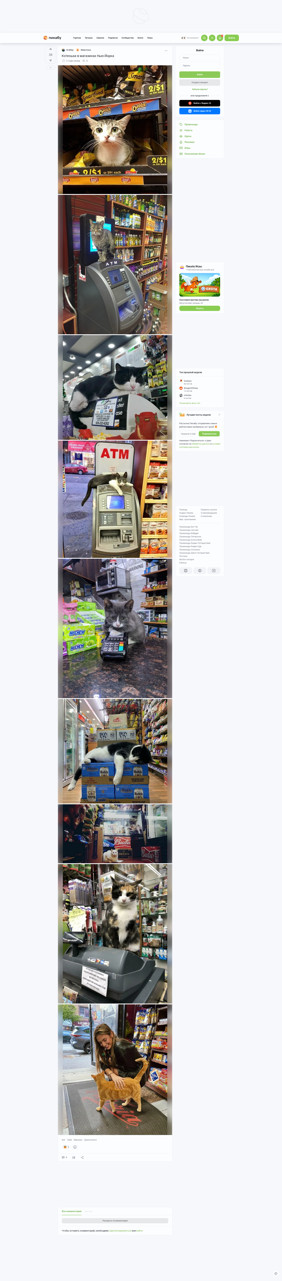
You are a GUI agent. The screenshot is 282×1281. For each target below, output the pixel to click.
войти (139, 1230)
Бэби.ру (183, 563)
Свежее (100, 38)
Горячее (77, 38)
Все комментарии (71, 1211)
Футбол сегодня (186, 559)
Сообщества (128, 38)
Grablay (69, 50)
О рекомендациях (209, 513)
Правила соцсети (209, 510)
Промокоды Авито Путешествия (194, 553)
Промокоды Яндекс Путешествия (194, 543)
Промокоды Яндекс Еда (190, 546)
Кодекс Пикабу (186, 513)
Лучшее (89, 38)
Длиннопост (90, 1140)
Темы (150, 38)
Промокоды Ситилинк (189, 550)
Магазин (78, 1140)
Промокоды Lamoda (188, 530)
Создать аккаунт (200, 82)
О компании (206, 516)
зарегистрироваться (120, 1230)
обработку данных (201, 444)
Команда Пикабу (187, 516)
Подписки (113, 38)
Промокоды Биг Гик (188, 527)
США (69, 1140)
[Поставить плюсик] (50, 48)
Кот (63, 1140)
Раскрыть (115, 1220)
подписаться (209, 433)
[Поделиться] (82, 1157)
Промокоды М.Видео (189, 533)
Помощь (183, 510)
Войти (231, 38)
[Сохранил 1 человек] (74, 1157)
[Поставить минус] (50, 60)
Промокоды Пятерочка (190, 536)
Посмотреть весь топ (189, 403)
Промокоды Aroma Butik (190, 540)
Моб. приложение (187, 519)
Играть (200, 308)
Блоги (140, 38)
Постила (183, 556)
